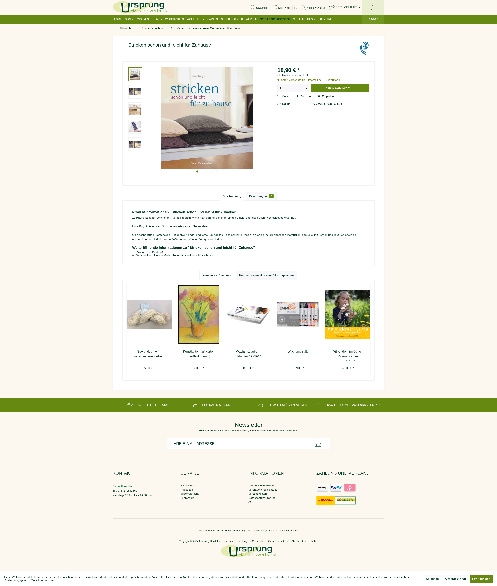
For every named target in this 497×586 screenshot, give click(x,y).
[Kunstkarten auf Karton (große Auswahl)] (199, 314)
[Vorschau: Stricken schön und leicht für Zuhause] (135, 74)
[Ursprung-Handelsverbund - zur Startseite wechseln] (141, 7)
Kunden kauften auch (216, 275)
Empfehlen (328, 96)
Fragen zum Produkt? (149, 252)
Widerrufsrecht (190, 493)
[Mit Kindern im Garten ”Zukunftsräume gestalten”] (347, 314)
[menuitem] (344, 7)
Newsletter (187, 485)
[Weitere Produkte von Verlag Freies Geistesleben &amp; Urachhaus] (364, 49)
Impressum (187, 497)
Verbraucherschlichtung (262, 489)
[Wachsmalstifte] (298, 314)
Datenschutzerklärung (261, 497)
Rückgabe (187, 489)
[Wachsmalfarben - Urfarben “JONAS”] (248, 314)
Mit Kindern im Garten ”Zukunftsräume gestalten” (348, 355)
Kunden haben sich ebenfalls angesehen (266, 275)
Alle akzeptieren (455, 578)
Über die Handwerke (261, 485)
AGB (251, 501)
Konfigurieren (481, 578)
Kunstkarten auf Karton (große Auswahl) (199, 354)
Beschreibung (232, 196)
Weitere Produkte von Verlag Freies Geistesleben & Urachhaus (175, 255)
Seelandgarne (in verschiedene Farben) (149, 354)
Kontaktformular (122, 485)
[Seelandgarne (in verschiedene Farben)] (149, 314)
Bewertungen (260, 196)
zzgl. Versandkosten (299, 75)
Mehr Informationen (43, 580)
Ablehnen (432, 578)
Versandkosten (257, 493)
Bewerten (306, 96)
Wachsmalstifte (298, 351)
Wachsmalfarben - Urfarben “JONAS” (248, 354)
